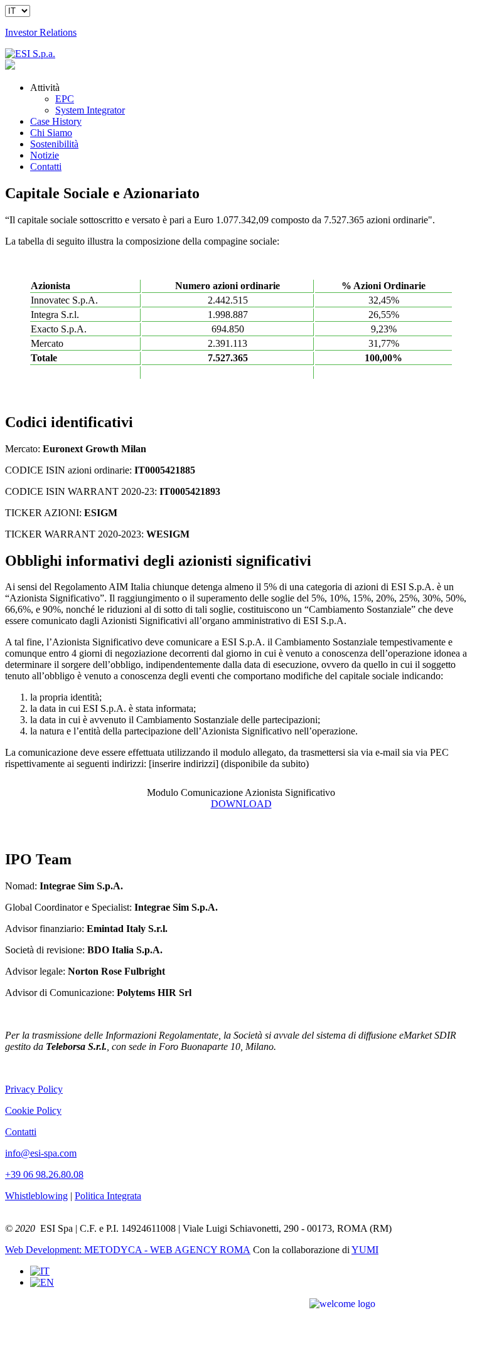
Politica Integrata (108, 1195)
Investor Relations (41, 32)
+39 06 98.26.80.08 (44, 1174)
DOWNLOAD (241, 803)
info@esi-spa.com (41, 1153)
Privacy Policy (34, 1089)
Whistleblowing (36, 1195)
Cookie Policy (33, 1110)
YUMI (364, 1249)
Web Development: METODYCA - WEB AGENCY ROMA (127, 1249)
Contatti (20, 1131)
